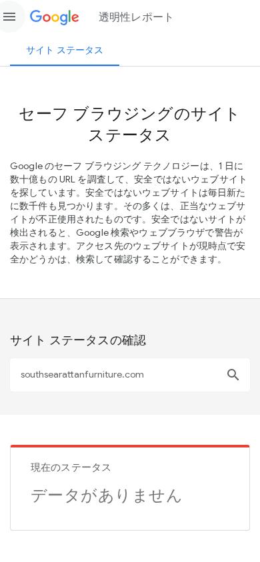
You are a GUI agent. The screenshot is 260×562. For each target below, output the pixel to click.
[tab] (64, 50)
